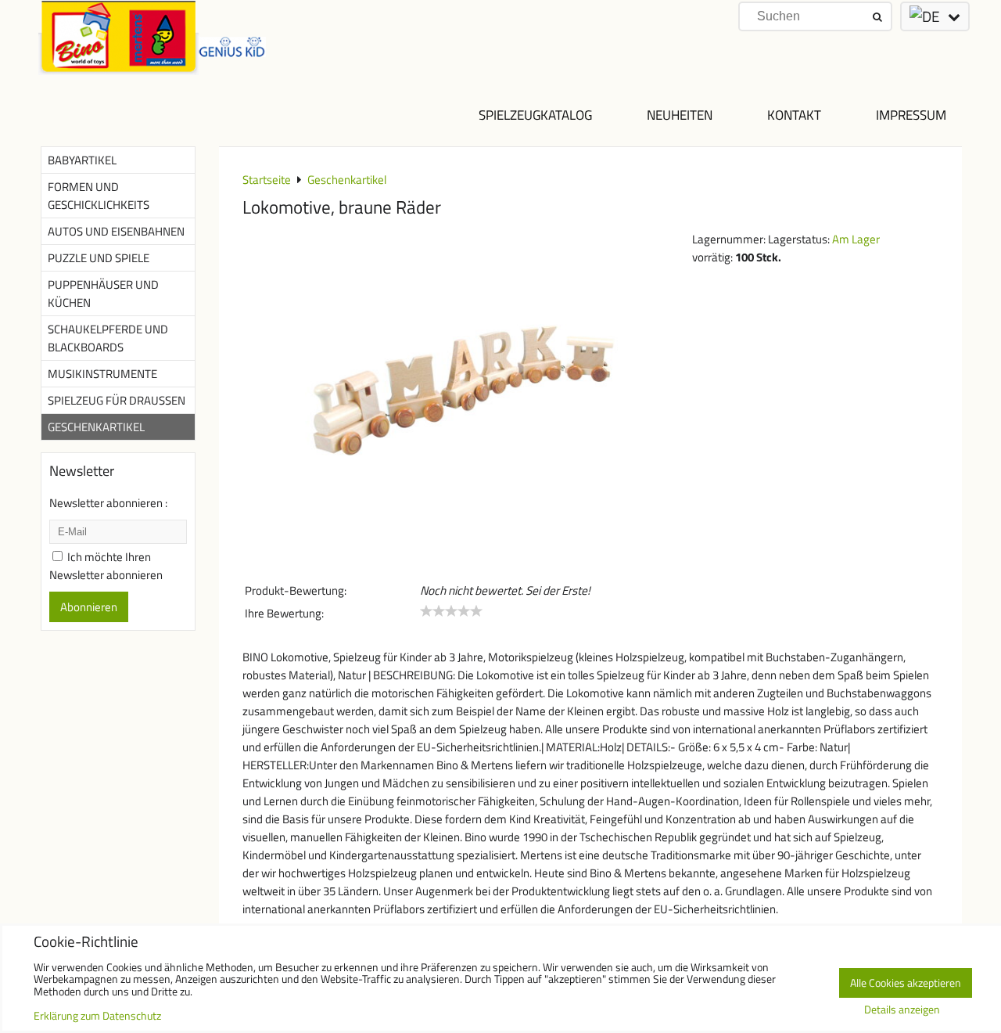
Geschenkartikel (96, 427)
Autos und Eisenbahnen (116, 231)
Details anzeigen (902, 1010)
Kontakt (794, 114)
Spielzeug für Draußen (116, 400)
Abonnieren (88, 607)
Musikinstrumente (102, 374)
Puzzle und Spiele (98, 258)
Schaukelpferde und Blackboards (108, 338)
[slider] (451, 611)
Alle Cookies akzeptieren (905, 983)
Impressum (911, 114)
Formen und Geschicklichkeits (98, 196)
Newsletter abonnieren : (108, 503)
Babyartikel (82, 160)
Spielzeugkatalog (535, 114)
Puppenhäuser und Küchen (103, 293)
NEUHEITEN (679, 114)
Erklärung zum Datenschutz (97, 1015)
